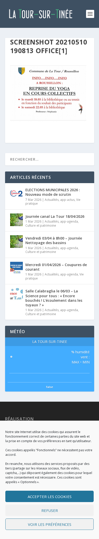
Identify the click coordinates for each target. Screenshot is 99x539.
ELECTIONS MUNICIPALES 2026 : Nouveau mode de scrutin (52, 192)
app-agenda (69, 221)
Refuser (49, 510)
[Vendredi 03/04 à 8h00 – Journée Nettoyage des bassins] (16, 241)
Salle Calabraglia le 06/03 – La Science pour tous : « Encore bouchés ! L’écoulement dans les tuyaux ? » (53, 298)
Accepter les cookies (50, 496)
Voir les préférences (49, 524)
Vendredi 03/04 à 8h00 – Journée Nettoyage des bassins (53, 240)
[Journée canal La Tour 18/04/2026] (16, 219)
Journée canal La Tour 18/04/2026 (54, 216)
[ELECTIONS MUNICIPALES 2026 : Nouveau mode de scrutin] (16, 193)
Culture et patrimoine (40, 225)
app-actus (67, 200)
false (49, 387)
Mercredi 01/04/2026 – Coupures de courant (56, 267)
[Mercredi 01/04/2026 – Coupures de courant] (16, 268)
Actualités (52, 200)
